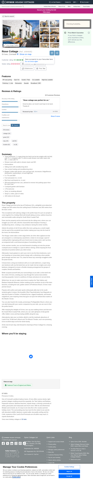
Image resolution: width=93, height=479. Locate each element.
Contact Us (68, 2)
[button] (5, 34)
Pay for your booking (54, 457)
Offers (69, 6)
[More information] (89, 33)
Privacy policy (52, 444)
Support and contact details (56, 441)
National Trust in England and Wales (19, 385)
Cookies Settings (69, 466)
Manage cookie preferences (56, 449)
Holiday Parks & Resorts (50, 6)
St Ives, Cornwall (16, 54)
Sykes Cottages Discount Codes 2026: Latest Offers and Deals (80, 445)
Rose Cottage (10, 51)
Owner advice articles (54, 460)
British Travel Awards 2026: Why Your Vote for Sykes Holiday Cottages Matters (80, 455)
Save (52, 53)
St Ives (24, 419)
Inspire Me (51, 462)
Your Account (85, 2)
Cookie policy (52, 447)
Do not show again (31, 61)
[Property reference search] (23, 6)
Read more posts (76, 459)
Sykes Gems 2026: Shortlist (79, 441)
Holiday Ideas (76, 6)
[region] (46, 471)
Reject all (69, 471)
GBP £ (75, 2)
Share (57, 53)
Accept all (69, 476)
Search (16, 125)
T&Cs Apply (46, 12)
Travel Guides (86, 6)
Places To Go (61, 6)
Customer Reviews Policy (55, 455)
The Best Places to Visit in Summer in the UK (78, 449)
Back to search (9, 16)
